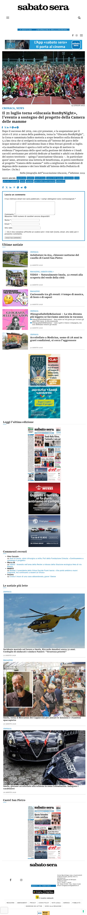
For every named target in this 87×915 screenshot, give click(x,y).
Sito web (8, 228)
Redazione (11, 903)
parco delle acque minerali (45, 181)
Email (8, 224)
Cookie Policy (44, 903)
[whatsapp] (13, 127)
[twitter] (5, 127)
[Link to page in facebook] (10, 880)
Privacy (33, 903)
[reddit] (15, 127)
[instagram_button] (77, 35)
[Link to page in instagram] (21, 880)
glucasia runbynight (11, 181)
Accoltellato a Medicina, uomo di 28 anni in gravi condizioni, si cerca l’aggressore (56, 339)
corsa (77, 178)
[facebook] (2, 127)
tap (81, 35)
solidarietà (61, 181)
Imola (22, 181)
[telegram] (18, 127)
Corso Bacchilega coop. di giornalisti (69, 875)
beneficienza (40, 178)
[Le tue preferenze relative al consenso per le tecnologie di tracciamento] (83, 911)
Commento (10, 214)
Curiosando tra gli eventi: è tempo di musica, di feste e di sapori (57, 296)
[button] (76, 16)
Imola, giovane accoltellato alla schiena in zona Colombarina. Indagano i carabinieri (41, 787)
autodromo (21, 178)
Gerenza (66, 903)
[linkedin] (8, 127)
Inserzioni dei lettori (34, 906)
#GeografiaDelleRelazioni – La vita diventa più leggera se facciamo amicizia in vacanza (56, 315)
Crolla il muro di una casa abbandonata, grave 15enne (33, 577)
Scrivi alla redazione (53, 906)
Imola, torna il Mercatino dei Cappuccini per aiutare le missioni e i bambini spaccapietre (42, 719)
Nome (8, 220)
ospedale (29, 181)
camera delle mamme (55, 178)
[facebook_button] (73, 35)
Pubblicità (76, 903)
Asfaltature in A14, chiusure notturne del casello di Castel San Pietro (54, 256)
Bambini (30, 178)
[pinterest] (10, 127)
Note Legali (56, 903)
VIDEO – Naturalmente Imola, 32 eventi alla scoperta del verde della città (56, 276)
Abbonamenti (22, 903)
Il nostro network (46, 898)
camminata (69, 178)
